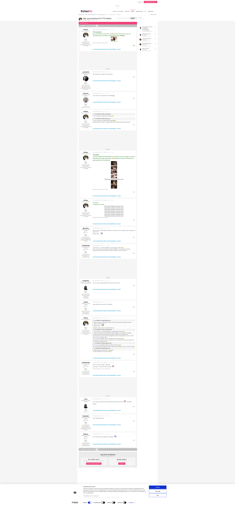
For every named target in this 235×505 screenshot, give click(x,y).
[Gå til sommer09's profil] (85, 78)
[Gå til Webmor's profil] (86, 438)
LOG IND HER (121, 463)
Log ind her (140, 2)
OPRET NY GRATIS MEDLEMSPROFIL (93, 463)
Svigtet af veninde (145, 48)
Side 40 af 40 (101, 25)
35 (86, 25)
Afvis (158, 495)
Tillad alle (158, 487)
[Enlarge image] (115, 34)
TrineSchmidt (86, 245)
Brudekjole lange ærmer (146, 33)
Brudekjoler (139, 11)
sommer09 (86, 72)
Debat (132, 11)
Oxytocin (85, 93)
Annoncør (150, 11)
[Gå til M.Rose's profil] (80, 19)
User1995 (145, 35)
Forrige (83, 25)
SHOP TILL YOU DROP (118, 11)
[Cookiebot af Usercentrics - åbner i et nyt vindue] (75, 503)
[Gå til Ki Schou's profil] (140, 39)
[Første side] (80, 26)
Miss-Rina (86, 228)
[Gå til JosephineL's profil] (85, 287)
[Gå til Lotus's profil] (85, 405)
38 (92, 25)
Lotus (85, 399)
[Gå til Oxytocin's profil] (85, 100)
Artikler (127, 11)
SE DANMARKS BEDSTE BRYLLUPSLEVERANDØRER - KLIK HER (107, 49)
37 (90, 25)
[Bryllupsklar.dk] (87, 11)
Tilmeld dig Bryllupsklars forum (150, 2)
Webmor (85, 434)
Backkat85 (86, 416)
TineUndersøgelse (146, 30)
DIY (145, 11)
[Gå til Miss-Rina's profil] (85, 232)
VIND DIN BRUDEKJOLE (146, 38)
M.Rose (88, 20)
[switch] (103, 503)
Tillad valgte (157, 491)
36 (88, 25)
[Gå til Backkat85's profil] (85, 420)
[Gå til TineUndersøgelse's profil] (140, 27)
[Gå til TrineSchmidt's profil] (86, 249)
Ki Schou (145, 39)
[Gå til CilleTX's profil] (86, 306)
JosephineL (85, 281)
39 (94, 25)
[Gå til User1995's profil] (140, 35)
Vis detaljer (131, 502)
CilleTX (86, 302)
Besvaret (98, 29)
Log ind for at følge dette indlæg (124, 18)
